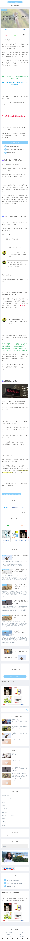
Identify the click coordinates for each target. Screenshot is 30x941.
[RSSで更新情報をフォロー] (21, 525)
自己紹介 (4, 821)
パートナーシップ (6, 798)
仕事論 (3, 802)
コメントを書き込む (15, 676)
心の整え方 (4, 808)
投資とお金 (6, 494)
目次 (14, 142)
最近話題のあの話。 (11, 152)
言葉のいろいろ (5, 825)
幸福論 (3, 805)
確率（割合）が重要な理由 (13, 146)
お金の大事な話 (5, 795)
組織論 (3, 818)
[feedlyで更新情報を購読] (8, 525)
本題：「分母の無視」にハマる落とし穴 (16, 149)
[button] (27, 710)
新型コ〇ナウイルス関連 (15, 494)
